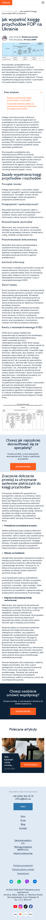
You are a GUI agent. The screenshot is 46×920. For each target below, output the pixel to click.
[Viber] (27, 882)
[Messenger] (35, 882)
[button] (43, 2)
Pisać (23, 807)
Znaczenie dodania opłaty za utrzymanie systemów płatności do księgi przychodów (21, 106)
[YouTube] (15, 906)
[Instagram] (20, 907)
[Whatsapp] (19, 882)
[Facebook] (31, 906)
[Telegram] (11, 882)
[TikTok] (26, 906)
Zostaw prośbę (23, 467)
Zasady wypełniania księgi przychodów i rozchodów (19, 98)
